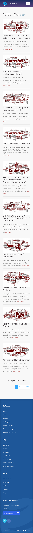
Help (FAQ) (6, 445)
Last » (27, 386)
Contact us (6, 455)
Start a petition (7, 422)
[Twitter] (5, 521)
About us (6, 452)
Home (5, 411)
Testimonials (7, 479)
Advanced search (8, 466)
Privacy (5, 448)
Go (18, 513)
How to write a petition (10, 429)
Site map (5, 418)
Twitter (5, 486)
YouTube (5, 489)
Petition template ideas (10, 425)
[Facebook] (9, 521)
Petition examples (8, 462)
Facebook (6, 482)
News (4, 415)
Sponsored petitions (9, 432)
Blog (4, 493)
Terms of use (7, 459)
